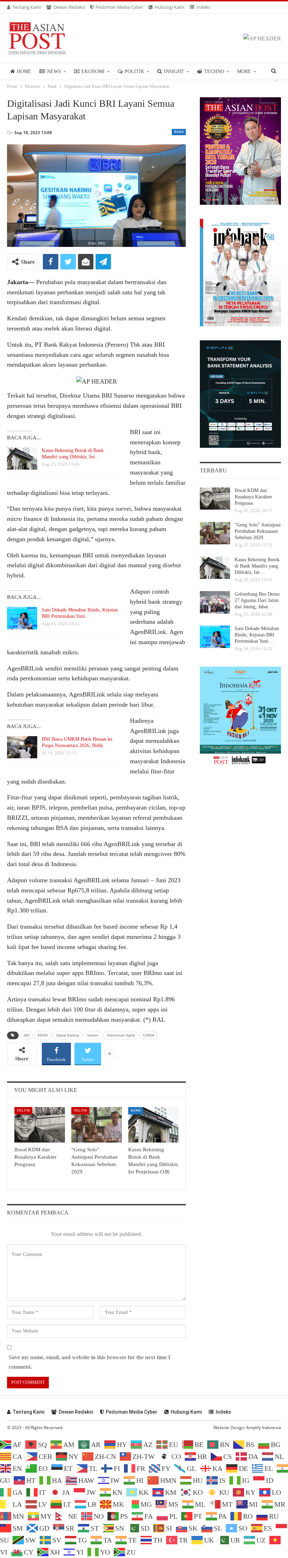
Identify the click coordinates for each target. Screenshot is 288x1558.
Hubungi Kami (169, 7)
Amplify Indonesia (263, 1428)
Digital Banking (67, 1035)
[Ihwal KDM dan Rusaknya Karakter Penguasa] (39, 1125)
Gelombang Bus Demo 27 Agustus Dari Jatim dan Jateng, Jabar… (257, 600)
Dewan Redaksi (69, 7)
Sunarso (92, 1035)
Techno (214, 71)
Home (24, 71)
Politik (134, 71)
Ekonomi (93, 71)
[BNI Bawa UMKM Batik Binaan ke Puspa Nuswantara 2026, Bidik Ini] (22, 747)
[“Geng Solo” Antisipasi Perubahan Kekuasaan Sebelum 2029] (96, 1125)
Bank (179, 132)
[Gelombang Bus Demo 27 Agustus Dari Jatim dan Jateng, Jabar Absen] (215, 602)
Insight (174, 71)
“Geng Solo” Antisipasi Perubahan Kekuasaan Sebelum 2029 (258, 531)
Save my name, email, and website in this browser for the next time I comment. (89, 1362)
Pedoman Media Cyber (119, 7)
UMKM (148, 1035)
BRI (27, 1035)
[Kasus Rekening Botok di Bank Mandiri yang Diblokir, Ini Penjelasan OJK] (22, 458)
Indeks (203, 7)
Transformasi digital (120, 1035)
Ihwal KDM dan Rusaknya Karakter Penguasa (253, 497)
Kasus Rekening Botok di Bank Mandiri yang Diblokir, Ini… (257, 566)
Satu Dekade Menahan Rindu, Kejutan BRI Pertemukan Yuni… (257, 635)
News (54, 71)
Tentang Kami (26, 7)
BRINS (43, 1035)
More (244, 71)
